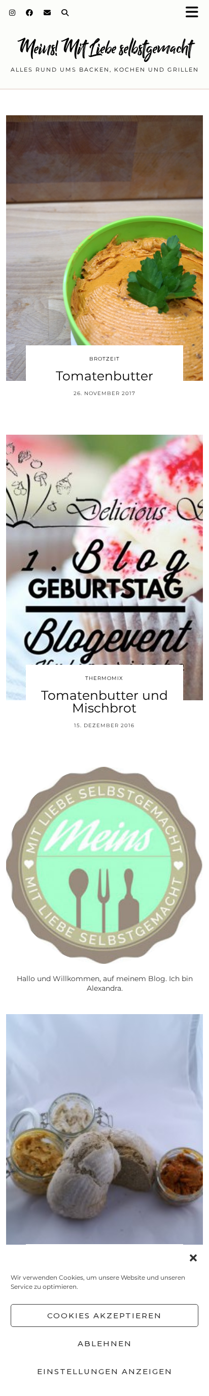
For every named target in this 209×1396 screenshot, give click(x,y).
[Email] (47, 12)
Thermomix (104, 678)
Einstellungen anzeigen (104, 1371)
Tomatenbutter (104, 375)
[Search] (65, 12)
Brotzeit (104, 358)
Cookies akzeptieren (104, 1315)
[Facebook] (29, 12)
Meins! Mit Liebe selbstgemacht (104, 48)
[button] (195, 13)
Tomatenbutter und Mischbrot (104, 702)
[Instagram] (12, 12)
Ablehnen (105, 1343)
